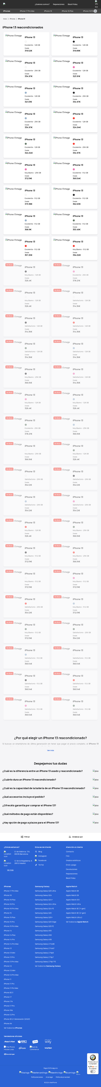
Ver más (10, 870)
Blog (40, 851)
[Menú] (97, 1054)
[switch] (92, 1071)
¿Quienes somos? (42, 4)
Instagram (42, 856)
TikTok (41, 865)
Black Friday (72, 4)
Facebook (42, 860)
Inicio (5, 19)
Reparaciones (58, 4)
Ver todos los (13, 1028)
